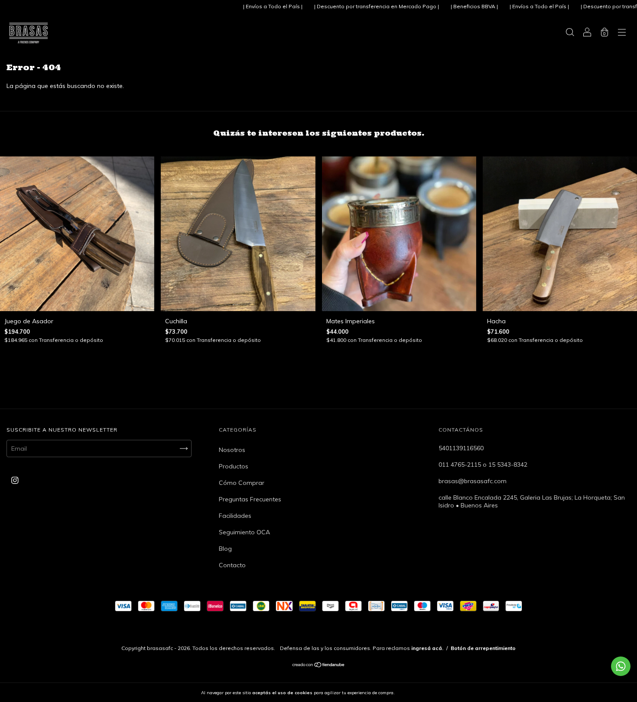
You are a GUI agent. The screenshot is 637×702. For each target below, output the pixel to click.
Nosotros (232, 450)
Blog (225, 548)
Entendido (418, 692)
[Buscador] (570, 33)
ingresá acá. (427, 648)
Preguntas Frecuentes (250, 499)
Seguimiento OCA (244, 532)
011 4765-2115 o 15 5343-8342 (483, 464)
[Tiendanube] (319, 666)
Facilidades (235, 516)
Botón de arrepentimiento (483, 648)
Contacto (232, 565)
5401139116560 (461, 448)
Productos (233, 466)
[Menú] (622, 33)
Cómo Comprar (241, 483)
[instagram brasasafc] (14, 480)
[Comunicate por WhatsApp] (620, 666)
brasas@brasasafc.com (473, 481)
